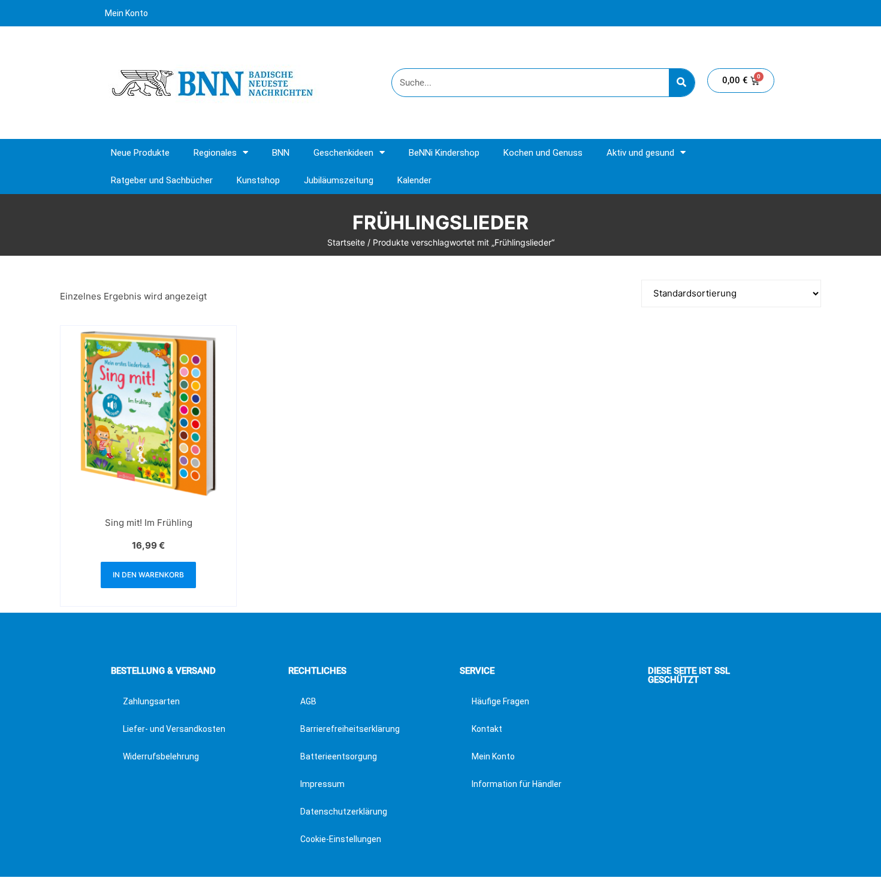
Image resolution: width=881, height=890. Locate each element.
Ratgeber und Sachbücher (162, 180)
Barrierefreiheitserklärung (350, 729)
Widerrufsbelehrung (161, 756)
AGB (308, 701)
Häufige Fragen (500, 701)
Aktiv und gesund (640, 152)
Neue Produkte (140, 152)
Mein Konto (126, 13)
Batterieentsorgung (338, 756)
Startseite (346, 242)
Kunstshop (258, 180)
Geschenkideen (343, 152)
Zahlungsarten (151, 701)
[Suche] (682, 82)
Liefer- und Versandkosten (174, 729)
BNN (280, 152)
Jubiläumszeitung (338, 180)
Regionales (215, 152)
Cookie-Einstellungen (340, 839)
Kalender (414, 180)
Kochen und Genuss (543, 152)
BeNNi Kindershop (444, 152)
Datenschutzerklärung (343, 811)
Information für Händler (517, 784)
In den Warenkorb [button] (148, 574)
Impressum (322, 784)
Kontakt (487, 729)
